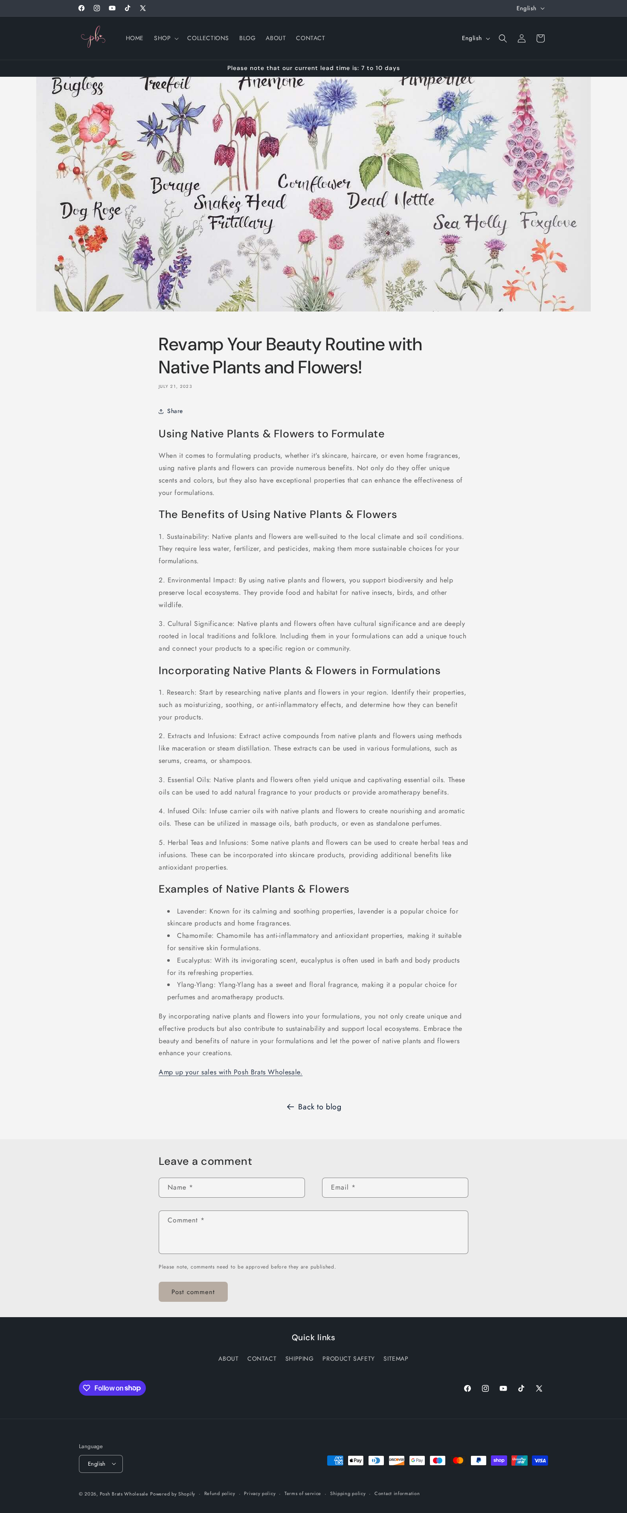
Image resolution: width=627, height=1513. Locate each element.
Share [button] (175, 411)
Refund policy (219, 1493)
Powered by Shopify (172, 1493)
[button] (165, 38)
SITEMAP (395, 1358)
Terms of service (302, 1493)
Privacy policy (260, 1493)
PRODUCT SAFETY (348, 1358)
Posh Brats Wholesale (124, 1493)
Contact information (397, 1493)
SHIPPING (299, 1358)
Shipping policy (348, 1493)
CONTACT (261, 1358)
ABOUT (228, 1358)
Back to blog (319, 1106)
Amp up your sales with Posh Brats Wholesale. (230, 1072)
